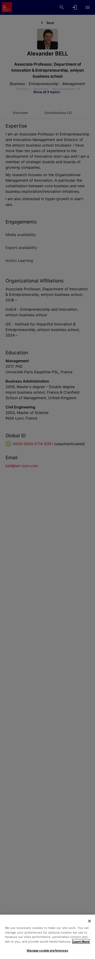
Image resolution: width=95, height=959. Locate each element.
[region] (47, 937)
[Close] (89, 921)
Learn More (81, 941)
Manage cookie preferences (47, 950)
